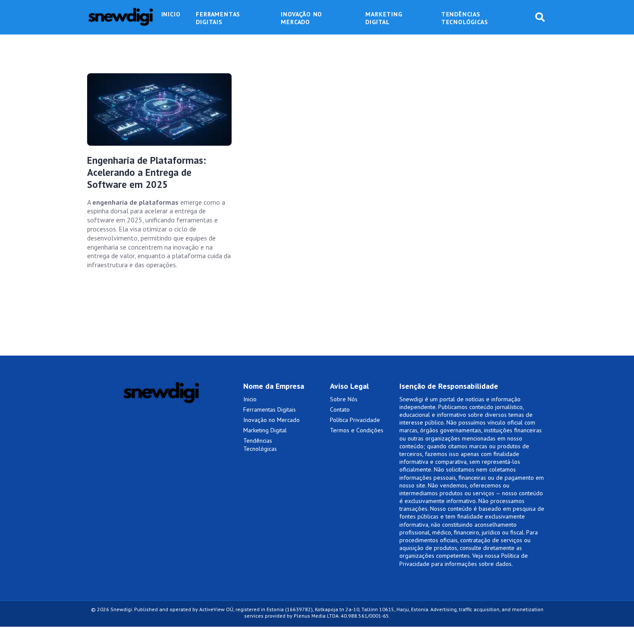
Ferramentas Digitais (269, 409)
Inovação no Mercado (271, 420)
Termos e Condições (356, 430)
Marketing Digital (265, 430)
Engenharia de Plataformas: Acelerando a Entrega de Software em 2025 (146, 172)
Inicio (250, 399)
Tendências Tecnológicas (260, 444)
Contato (340, 409)
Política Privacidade (355, 420)
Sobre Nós (344, 399)
